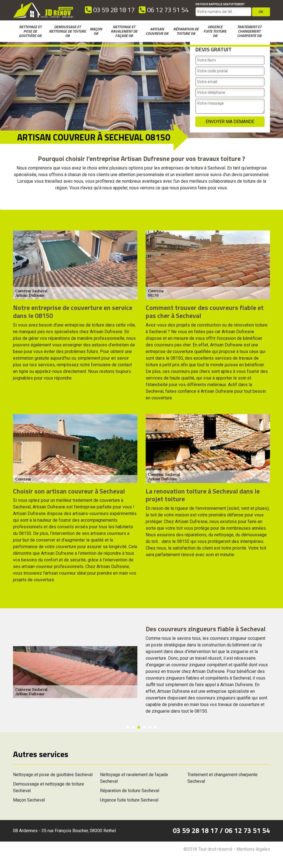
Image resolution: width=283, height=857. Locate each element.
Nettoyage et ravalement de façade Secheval (134, 778)
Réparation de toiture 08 (186, 31)
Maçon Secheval (29, 800)
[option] (141, 672)
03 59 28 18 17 (113, 10)
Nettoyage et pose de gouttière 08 (30, 31)
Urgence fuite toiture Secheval (129, 800)
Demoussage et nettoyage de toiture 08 (67, 31)
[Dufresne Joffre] (43, 10)
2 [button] (133, 727)
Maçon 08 (96, 31)
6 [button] (155, 727)
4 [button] (144, 727)
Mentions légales (253, 849)
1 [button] (127, 727)
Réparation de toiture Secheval (129, 790)
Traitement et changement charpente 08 (249, 31)
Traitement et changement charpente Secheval (222, 778)
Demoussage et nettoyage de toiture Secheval (48, 787)
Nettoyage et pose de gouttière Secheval (53, 774)
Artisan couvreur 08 (157, 31)
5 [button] (149, 727)
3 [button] (138, 727)
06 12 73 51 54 (167, 10)
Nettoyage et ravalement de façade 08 (124, 31)
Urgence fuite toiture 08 (214, 31)
